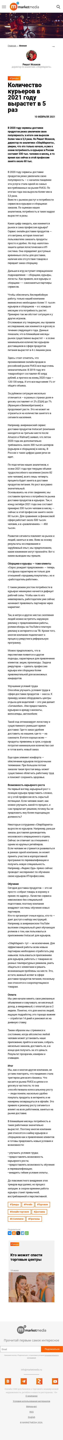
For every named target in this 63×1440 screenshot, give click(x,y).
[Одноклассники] (14, 1233)
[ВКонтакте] (9, 1233)
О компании (31, 1395)
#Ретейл (28, 1204)
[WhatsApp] (27, 1233)
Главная (12, 45)
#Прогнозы (34, 1218)
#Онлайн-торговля (19, 1211)
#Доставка (39, 1211)
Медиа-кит (31, 1406)
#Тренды (14, 78)
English (31, 1417)
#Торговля (42, 1204)
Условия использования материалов (31, 1401)
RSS (32, 1411)
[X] (18, 1233)
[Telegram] (22, 1233)
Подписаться (52, 1349)
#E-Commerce (16, 1218)
